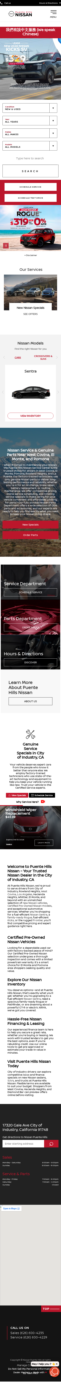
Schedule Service (30, 592)
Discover (30, 662)
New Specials (31, 524)
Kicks (11, 920)
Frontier (38, 920)
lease (26, 1074)
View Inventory (30, 416)
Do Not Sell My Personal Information (30, 1368)
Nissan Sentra (38, 914)
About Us (30, 701)
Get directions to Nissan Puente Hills (25, 1137)
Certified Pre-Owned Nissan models (30, 905)
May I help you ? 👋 (43, 1364)
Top (46, 1309)
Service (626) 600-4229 (28, 1337)
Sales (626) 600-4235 (27, 1333)
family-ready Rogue (20, 917)
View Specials (19, 795)
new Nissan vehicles (35, 903)
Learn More (44, 842)
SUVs (11, 1080)
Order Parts (30, 535)
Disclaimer (31, 255)
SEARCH (30, 171)
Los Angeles (24, 894)
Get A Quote (30, 314)
